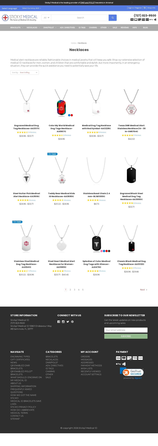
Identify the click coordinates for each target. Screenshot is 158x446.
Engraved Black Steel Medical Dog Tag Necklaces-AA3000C (131, 196)
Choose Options (28, 103)
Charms (93, 27)
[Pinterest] (72, 321)
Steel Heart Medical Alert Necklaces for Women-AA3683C (61, 264)
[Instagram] (63, 321)
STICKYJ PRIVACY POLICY (23, 407)
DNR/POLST (48, 27)
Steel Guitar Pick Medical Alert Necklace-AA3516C (26, 195)
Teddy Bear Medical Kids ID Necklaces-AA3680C (61, 195)
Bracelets (15, 27)
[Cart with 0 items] (145, 8)
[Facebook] (58, 321)
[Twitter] (68, 321)
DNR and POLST (87, 3)
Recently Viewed (91, 371)
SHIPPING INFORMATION (23, 386)
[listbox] (29, 72)
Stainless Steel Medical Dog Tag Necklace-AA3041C (26, 264)
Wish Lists (86, 368)
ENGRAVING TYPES (20, 356)
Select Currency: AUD (31, 8)
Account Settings (91, 374)
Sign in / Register (135, 8)
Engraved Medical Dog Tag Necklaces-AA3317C (26, 127)
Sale (115, 27)
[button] (79, 35)
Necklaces (32, 27)
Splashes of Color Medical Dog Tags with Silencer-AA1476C (96, 264)
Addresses (87, 362)
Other (104, 27)
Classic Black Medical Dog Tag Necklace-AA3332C (131, 263)
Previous (26, 2)
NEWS (13, 362)
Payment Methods (91, 365)
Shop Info (151, 8)
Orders (85, 356)
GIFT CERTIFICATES (20, 359)
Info (134, 27)
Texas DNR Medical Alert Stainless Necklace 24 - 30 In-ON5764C (132, 128)
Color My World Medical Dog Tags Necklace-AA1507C (61, 128)
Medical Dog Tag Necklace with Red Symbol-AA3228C (96, 127)
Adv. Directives (67, 27)
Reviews (125, 27)
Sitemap (15, 419)
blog (145, 27)
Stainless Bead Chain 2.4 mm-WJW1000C (96, 195)
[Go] (113, 18)
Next (132, 2)
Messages (86, 359)
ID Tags (82, 27)
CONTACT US (16, 416)
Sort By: (15, 72)
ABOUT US (15, 383)
